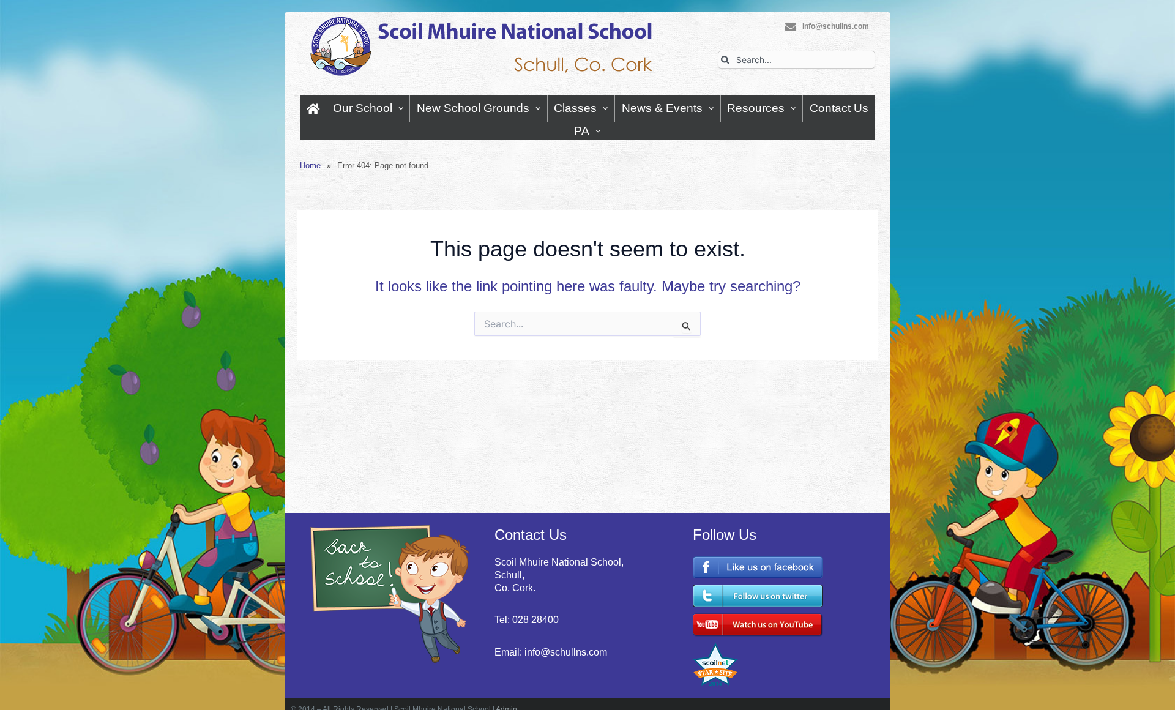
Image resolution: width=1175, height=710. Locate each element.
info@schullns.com (835, 26)
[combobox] (796, 60)
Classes (575, 108)
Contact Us (839, 108)
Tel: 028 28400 (526, 620)
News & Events (662, 108)
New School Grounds (473, 108)
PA (581, 130)
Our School (362, 108)
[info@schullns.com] (790, 26)
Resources (756, 108)
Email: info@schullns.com (550, 652)
